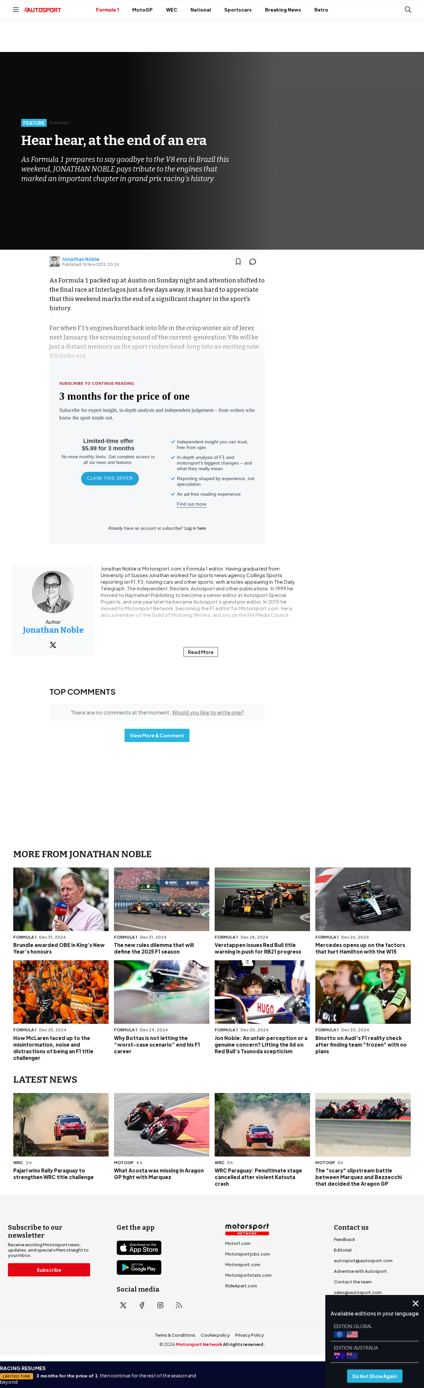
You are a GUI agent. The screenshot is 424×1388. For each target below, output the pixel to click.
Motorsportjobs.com (247, 1254)
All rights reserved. (244, 1344)
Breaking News (283, 10)
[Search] (408, 9)
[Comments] (255, 261)
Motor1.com (237, 1243)
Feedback (344, 1239)
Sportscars (238, 10)
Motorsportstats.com (248, 1275)
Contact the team (353, 1281)
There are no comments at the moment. (157, 712)
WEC (171, 10)
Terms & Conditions (175, 1335)
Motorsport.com (242, 1264)
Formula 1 (107, 10)
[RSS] (179, 1305)
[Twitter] (53, 645)
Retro (321, 10)
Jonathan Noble (80, 259)
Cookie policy (215, 1335)
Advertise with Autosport (360, 1271)
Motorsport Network (199, 1344)
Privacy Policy (249, 1335)
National (200, 10)
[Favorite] (238, 261)
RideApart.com (241, 1285)
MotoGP (142, 10)
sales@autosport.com (358, 1292)
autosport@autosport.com (363, 1260)
